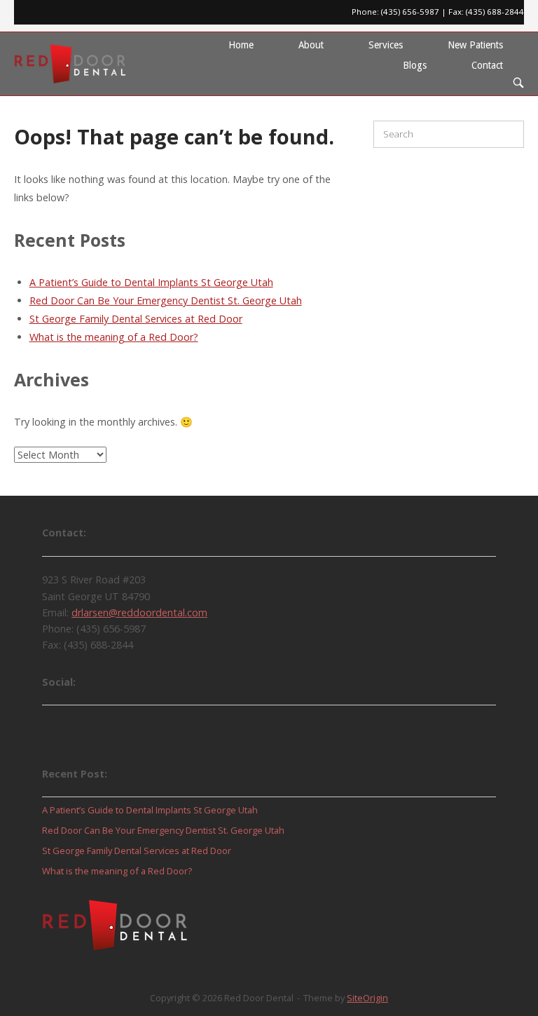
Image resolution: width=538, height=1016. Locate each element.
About (311, 44)
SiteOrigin (367, 997)
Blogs (415, 65)
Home (241, 44)
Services (385, 44)
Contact (487, 65)
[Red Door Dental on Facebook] (59, 725)
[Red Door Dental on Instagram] (134, 725)
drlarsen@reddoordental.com (139, 612)
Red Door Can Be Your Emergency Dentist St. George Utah (165, 300)
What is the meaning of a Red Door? (113, 337)
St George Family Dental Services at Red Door (135, 318)
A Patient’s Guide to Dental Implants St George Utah (151, 282)
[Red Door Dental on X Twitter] (96, 725)
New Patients (475, 44)
